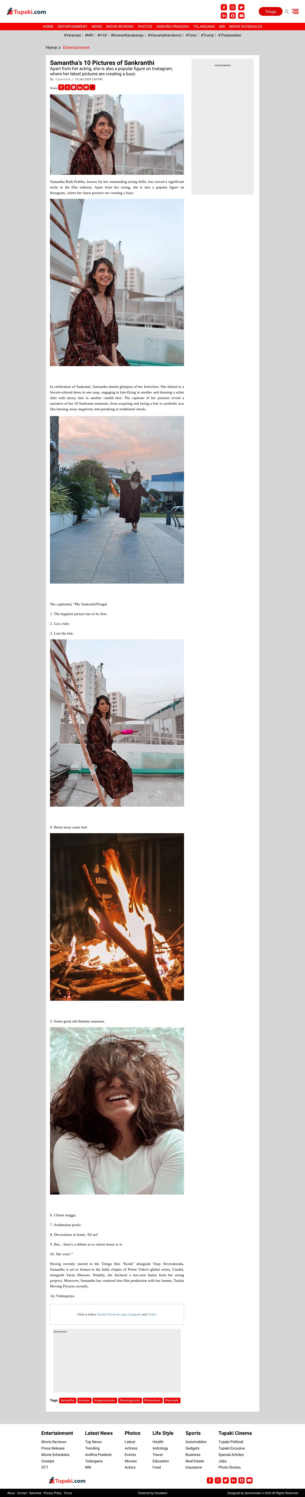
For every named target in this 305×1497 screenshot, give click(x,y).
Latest (130, 1442)
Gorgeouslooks (105, 1400)
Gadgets (192, 1448)
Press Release (53, 1448)
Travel (157, 1454)
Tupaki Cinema (235, 1433)
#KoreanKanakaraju (127, 35)
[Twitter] (67, 87)
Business (192, 1454)
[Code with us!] (232, 15)
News (97, 26)
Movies (131, 1461)
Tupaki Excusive (231, 1448)
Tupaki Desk (63, 79)
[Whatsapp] (74, 87)
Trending (92, 1448)
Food (156, 1467)
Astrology (160, 1448)
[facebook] (61, 87)
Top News (93, 1442)
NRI (222, 26)
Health (157, 1442)
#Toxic (191, 35)
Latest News (99, 1433)
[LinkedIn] (80, 87)
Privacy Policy (53, 1493)
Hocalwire (160, 1493)
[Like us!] (224, 7)
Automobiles (195, 1442)
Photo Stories (229, 1467)
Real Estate (194, 1461)
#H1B (102, 35)
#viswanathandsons (165, 35)
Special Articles (231, 1454)
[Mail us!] (241, 15)
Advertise (35, 1493)
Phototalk (172, 1400)
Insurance (193, 1467)
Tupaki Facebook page (112, 1314)
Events (130, 1454)
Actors (130, 1467)
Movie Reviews (120, 26)
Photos (145, 26)
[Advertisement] (18, 361)
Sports (193, 1433)
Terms (68, 1493)
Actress (84, 1400)
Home (48, 26)
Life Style (162, 1433)
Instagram (134, 1314)
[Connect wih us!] (224, 15)
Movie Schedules (245, 26)
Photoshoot (152, 1400)
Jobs (222, 1461)
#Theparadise (229, 35)
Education (160, 1461)
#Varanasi (72, 35)
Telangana (204, 26)
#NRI (89, 35)
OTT (44, 1467)
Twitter (152, 1314)
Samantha (67, 1400)
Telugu (270, 11)
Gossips (47, 1461)
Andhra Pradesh (172, 26)
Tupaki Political (230, 1442)
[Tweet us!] (232, 7)
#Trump (207, 35)
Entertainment (73, 26)
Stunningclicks (130, 1400)
